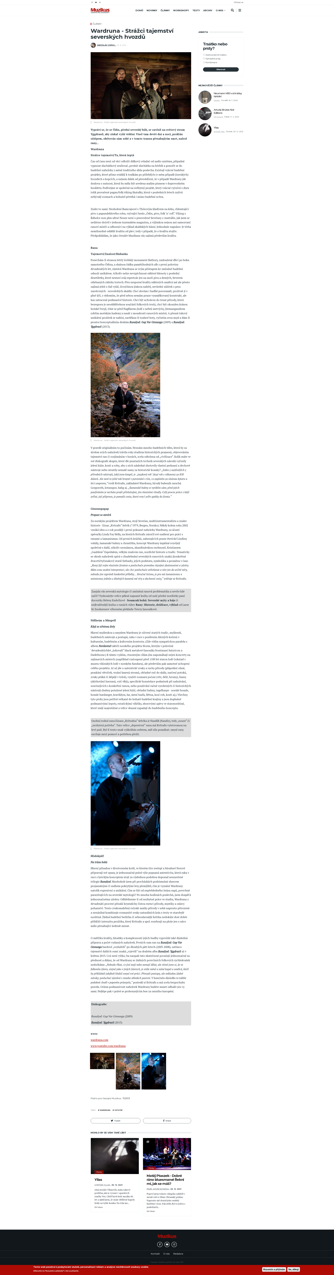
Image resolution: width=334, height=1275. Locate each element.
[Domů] (100, 10)
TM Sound (218, 117)
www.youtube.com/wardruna (108, 1046)
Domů (139, 10)
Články (165, 10)
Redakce (178, 1253)
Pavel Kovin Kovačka (158, 1189)
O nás (219, 10)
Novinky (152, 10)
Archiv (207, 10)
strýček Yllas (102, 1185)
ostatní (118, 1110)
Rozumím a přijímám (274, 1269)
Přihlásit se (238, 2)
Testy (196, 10)
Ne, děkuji (293, 1269)
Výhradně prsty (212, 58)
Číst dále (98, 1207)
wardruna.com (99, 1040)
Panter (217, 100)
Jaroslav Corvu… (106, 45)
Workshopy (181, 10)
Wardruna (105, 1110)
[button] (116, 1120)
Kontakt (155, 1253)
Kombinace (211, 62)
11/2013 (126, 1098)
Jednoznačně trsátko (216, 55)
